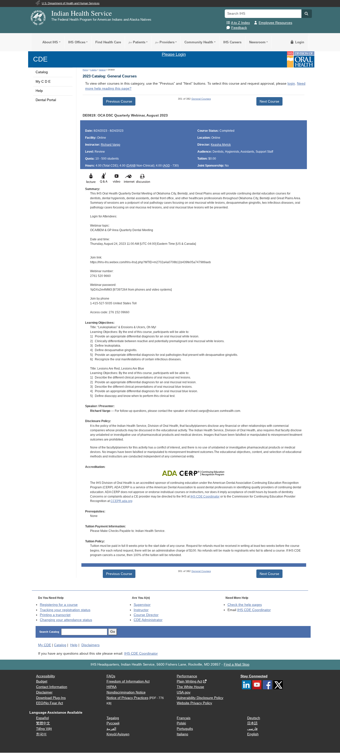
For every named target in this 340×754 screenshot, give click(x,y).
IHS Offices (76, 42)
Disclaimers (90, 645)
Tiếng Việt (44, 729)
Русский (113, 723)
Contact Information (51, 687)
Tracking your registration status (65, 610)
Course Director (146, 615)
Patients (137, 42)
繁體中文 (43, 723)
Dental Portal (46, 100)
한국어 (41, 734)
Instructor (141, 610)
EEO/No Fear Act (49, 703)
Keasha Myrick (221, 144)
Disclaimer (44, 692)
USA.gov (183, 692)
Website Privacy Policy (194, 703)
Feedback (239, 28)
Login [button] (299, 42)
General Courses (201, 98)
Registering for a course (59, 605)
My (44, 645)
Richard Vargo (110, 144)
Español (42, 718)
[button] (306, 13)
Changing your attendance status (66, 620)
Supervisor (142, 605)
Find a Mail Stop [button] (236, 664)
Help (39, 91)
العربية (111, 729)
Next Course (269, 101)
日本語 (252, 723)
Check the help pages (244, 605)
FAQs (111, 676)
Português (185, 729)
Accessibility (45, 676)
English (253, 734)
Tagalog (113, 718)
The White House (190, 687)
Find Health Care (108, 42)
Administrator (148, 620)
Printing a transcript (55, 615)
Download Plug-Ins (51, 698)
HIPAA (111, 687)
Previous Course (119, 101)
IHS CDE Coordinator (205, 496)
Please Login (174, 54)
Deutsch (253, 718)
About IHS (50, 42)
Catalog (42, 72)
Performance (187, 676)
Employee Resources (275, 23)
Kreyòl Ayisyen (118, 734)
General (102, 70)
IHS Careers (232, 42)
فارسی (252, 729)
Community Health (198, 42)
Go (112, 631)
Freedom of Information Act (128, 681)
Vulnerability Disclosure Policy (200, 698)
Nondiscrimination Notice (126, 692)
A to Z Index (240, 23)
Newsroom (257, 42)
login (291, 83)
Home (85, 70)
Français (183, 718)
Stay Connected (254, 676)
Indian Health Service (81, 13)
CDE (40, 59)
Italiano (182, 734)
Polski (181, 723)
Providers (164, 42)
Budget (41, 681)
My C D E (43, 81)
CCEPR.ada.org (121, 501)
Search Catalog (49, 631)
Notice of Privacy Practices (127, 698)
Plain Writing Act (189, 681)
